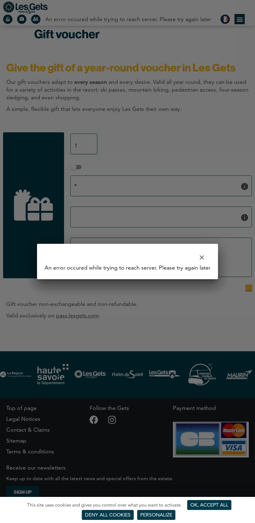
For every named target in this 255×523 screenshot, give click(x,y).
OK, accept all (209, 505)
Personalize (156, 515)
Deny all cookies (108, 515)
